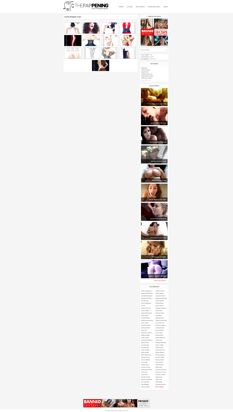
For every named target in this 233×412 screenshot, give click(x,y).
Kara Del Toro (160, 323)
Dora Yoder (144, 323)
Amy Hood (144, 374)
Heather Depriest (161, 308)
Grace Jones (145, 315)
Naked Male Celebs (147, 76)
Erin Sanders (145, 382)
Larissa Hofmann (161, 369)
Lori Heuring (145, 345)
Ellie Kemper (159, 365)
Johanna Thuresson (147, 333)
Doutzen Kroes (160, 350)
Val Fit (143, 305)
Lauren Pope (159, 347)
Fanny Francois (146, 308)
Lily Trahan (159, 333)
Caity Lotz (159, 340)
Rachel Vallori (160, 313)
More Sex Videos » (160, 281)
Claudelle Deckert (146, 296)
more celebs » (160, 387)
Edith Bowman (160, 337)
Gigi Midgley (145, 384)
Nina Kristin (159, 362)
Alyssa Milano (160, 352)
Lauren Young (145, 367)
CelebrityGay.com (146, 74)
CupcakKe (159, 315)
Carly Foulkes (145, 350)
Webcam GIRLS (154, 7)
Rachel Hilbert (145, 328)
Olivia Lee (159, 379)
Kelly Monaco (160, 318)
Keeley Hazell (160, 360)
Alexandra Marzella (147, 298)
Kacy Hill (144, 330)
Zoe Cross (144, 372)
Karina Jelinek (145, 360)
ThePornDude (145, 70)
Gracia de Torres (161, 372)
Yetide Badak (145, 318)
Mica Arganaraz (146, 355)
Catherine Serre (160, 296)
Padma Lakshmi (161, 374)
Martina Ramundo (147, 320)
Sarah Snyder (160, 301)
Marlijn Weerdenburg (162, 342)
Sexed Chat (144, 72)
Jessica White (145, 310)
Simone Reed (145, 387)
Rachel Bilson (160, 330)
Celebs (130, 7)
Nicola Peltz (159, 335)
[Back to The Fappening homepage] (85, 11)
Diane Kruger (160, 293)
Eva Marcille (145, 347)
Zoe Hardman (160, 328)
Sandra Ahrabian (146, 379)
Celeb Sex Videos (146, 78)
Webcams (144, 68)
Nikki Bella (159, 382)
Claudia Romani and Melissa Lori (166, 384)
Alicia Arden (145, 352)
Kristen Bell (144, 301)
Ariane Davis (159, 303)
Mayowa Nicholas (161, 298)
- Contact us (145, 80)
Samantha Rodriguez (148, 340)
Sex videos (140, 7)
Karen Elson (145, 342)
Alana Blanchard (146, 313)
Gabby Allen (145, 365)
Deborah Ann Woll (161, 320)
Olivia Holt (159, 310)
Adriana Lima (145, 357)
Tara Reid (144, 362)
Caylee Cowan (160, 291)
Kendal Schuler (146, 325)
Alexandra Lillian (146, 369)
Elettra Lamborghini (162, 325)
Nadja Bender (145, 335)
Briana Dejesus (160, 355)
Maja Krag (159, 377)
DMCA (165, 7)
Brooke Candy (145, 377)
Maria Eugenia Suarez (148, 291)
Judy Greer (159, 367)
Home (121, 7)
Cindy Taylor (145, 337)
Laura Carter (160, 305)
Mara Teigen (160, 345)
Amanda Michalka (147, 293)
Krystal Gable (160, 357)
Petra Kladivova (146, 303)
